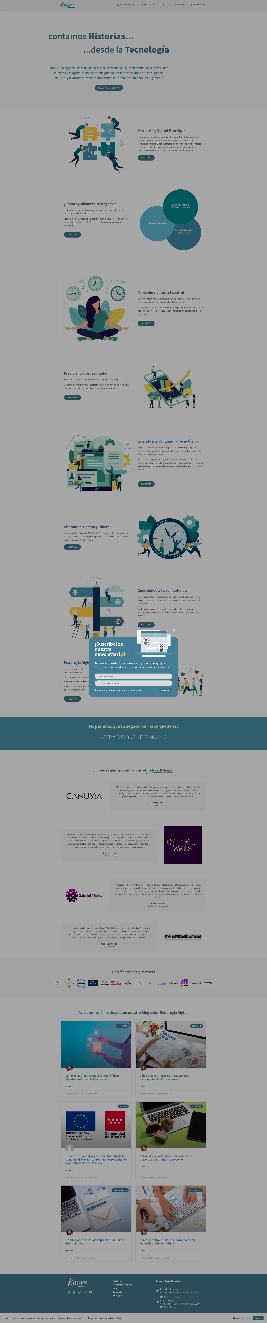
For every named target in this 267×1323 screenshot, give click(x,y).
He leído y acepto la (119, 690)
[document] (133, 661)
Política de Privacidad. (129, 690)
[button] (173, 630)
